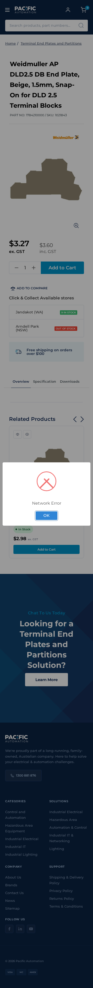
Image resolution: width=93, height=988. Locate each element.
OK (46, 515)
